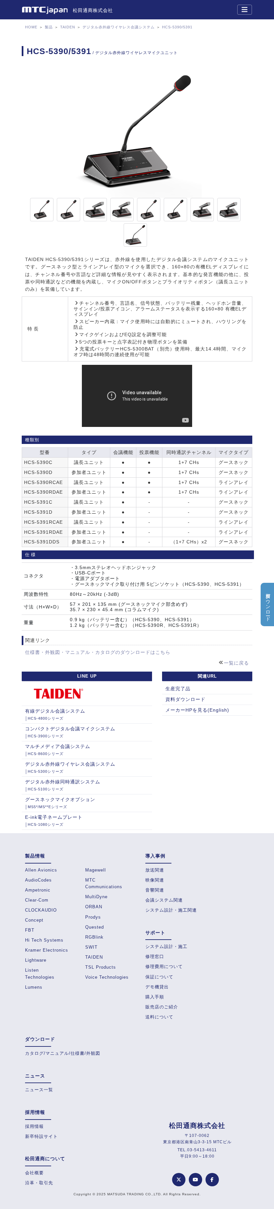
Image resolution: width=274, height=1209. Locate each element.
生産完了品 (177, 688)
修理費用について (164, 966)
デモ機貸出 (157, 986)
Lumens (33, 987)
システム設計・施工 (166, 946)
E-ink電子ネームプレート (54, 820)
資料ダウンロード (185, 699)
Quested (94, 927)
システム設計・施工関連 (171, 910)
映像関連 (154, 880)
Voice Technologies (107, 977)
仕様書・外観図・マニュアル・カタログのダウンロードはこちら (97, 652)
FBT (29, 930)
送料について (159, 1016)
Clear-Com (36, 900)
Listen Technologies (39, 973)
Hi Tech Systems (44, 940)
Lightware (35, 960)
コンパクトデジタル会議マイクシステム (70, 732)
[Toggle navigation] (244, 10)
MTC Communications (103, 883)
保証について (159, 976)
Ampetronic (37, 890)
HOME (31, 27)
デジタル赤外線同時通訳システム (62, 785)
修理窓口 (154, 956)
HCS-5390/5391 (177, 27)
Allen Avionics (41, 870)
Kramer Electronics (46, 950)
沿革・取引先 (39, 1182)
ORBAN (93, 906)
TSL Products (100, 967)
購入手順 (154, 996)
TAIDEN (67, 27)
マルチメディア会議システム (57, 750)
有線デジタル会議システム (55, 714)
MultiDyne (96, 896)
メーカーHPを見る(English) (197, 710)
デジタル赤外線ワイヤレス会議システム (119, 27)
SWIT (91, 947)
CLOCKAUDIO (41, 910)
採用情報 (34, 1126)
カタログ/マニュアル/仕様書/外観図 (62, 1053)
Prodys (93, 917)
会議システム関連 (164, 900)
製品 (49, 27)
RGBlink (94, 937)
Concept (34, 920)
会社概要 (34, 1172)
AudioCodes (38, 880)
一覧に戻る (236, 663)
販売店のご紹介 (161, 1006)
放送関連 (154, 870)
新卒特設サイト (41, 1136)
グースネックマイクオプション (60, 803)
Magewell (95, 870)
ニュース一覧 (39, 1089)
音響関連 (154, 890)
